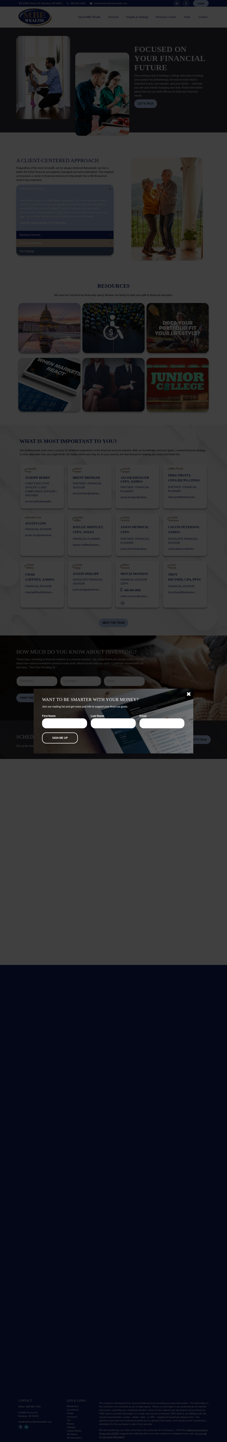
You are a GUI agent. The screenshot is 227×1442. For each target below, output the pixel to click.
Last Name (97, 716)
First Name (49, 716)
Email (142, 716)
